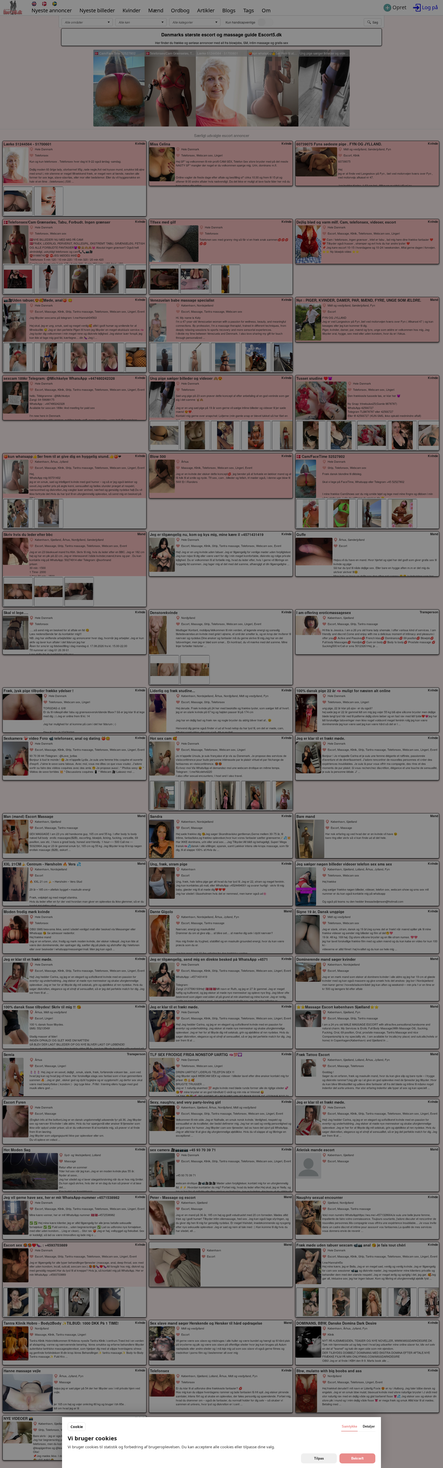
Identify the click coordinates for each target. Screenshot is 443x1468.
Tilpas (319, 1458)
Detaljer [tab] (369, 1426)
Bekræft (357, 1458)
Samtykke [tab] (349, 1426)
